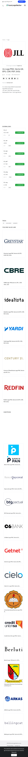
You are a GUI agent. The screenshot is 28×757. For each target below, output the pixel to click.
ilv (4, 74)
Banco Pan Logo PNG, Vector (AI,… (12, 464)
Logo (9, 74)
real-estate (8, 223)
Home (3, 39)
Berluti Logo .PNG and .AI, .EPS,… (12, 660)
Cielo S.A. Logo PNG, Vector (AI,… (12, 586)
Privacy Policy (10, 745)
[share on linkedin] (12, 78)
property (15, 223)
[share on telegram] (15, 78)
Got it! (14, 755)
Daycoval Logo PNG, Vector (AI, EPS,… (13, 489)
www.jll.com (10, 82)
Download (20, 132)
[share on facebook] (3, 78)
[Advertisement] (14, 23)
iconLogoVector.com (16, 743)
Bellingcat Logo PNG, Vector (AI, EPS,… (13, 734)
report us (19, 65)
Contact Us (17, 745)
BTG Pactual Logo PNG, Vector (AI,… (12, 513)
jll (3, 223)
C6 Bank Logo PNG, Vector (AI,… (12, 537)
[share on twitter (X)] (6, 78)
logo (8, 39)
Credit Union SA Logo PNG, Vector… (12, 636)
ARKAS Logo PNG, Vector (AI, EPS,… (12, 710)
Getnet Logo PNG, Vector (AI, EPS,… (12, 561)
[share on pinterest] (9, 78)
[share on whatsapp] (17, 78)
